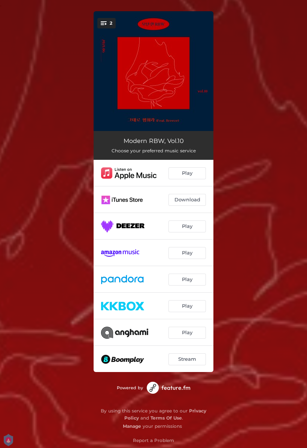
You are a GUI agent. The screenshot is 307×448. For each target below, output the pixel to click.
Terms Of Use (166, 418)
